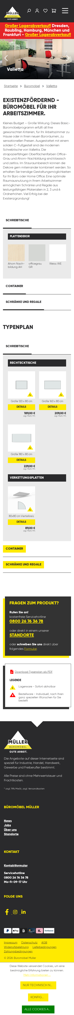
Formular (30, 649)
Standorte (21, 635)
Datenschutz (29, 943)
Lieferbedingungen (44, 947)
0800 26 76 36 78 (26, 621)
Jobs (7, 825)
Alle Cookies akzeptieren (39, 1009)
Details (21, 407)
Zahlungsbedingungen (18, 952)
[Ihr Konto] (37, 11)
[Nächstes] (68, 59)
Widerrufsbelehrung (16, 947)
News (8, 821)
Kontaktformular (16, 865)
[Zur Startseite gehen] (11, 13)
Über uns (10, 830)
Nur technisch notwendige (39, 985)
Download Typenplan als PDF (33, 672)
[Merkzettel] (45, 11)
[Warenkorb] (53, 11)
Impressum (10, 943)
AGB (44, 943)
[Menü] (65, 12)
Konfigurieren (39, 997)
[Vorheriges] (6, 59)
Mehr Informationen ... (37, 975)
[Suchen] (28, 11)
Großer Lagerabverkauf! (28, 26)
